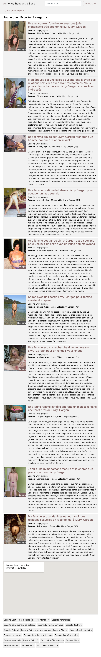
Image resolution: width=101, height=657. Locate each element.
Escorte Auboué (11, 630)
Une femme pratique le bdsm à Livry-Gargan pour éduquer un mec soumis (60, 192)
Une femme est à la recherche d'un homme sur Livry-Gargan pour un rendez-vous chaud (58, 349)
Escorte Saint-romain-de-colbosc (19, 625)
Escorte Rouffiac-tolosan (52, 640)
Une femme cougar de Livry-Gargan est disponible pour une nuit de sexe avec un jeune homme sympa (61, 242)
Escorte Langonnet (13, 635)
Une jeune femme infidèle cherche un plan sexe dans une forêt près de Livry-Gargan (62, 408)
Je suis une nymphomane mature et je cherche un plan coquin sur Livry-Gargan (60, 470)
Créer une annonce (14, 10)
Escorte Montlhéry (40, 620)
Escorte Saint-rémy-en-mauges (36, 630)
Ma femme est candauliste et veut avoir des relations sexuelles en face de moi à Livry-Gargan (60, 518)
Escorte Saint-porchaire (80, 630)
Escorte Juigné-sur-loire (66, 635)
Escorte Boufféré (74, 625)
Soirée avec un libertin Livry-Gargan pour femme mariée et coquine (60, 298)
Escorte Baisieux (12, 645)
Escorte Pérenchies (61, 620)
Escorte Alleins (60, 630)
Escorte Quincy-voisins (47, 645)
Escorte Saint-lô (30, 640)
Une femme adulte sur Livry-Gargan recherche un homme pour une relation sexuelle (60, 138)
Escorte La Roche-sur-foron (50, 625)
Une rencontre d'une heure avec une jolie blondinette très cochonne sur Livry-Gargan (57, 25)
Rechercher (90, 3)
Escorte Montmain (12, 640)
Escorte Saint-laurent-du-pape (38, 635)
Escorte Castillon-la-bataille (17, 620)
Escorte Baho (28, 645)
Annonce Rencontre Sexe (19, 3)
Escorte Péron (72, 640)
